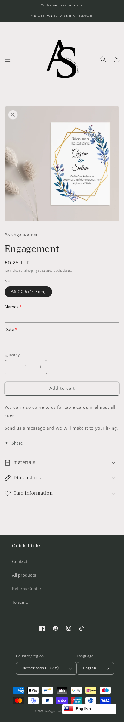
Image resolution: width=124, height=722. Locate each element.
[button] (7, 59)
